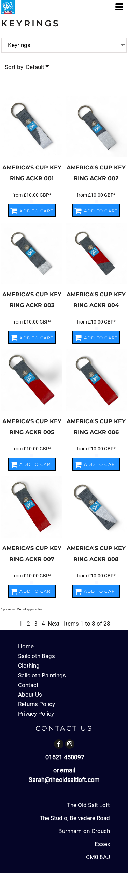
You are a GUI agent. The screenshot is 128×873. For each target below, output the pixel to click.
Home (26, 646)
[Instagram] (69, 744)
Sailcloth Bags (36, 656)
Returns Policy (36, 704)
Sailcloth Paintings (42, 675)
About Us (30, 694)
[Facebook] (58, 744)
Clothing (29, 665)
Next (54, 623)
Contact (28, 685)
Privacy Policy (36, 713)
